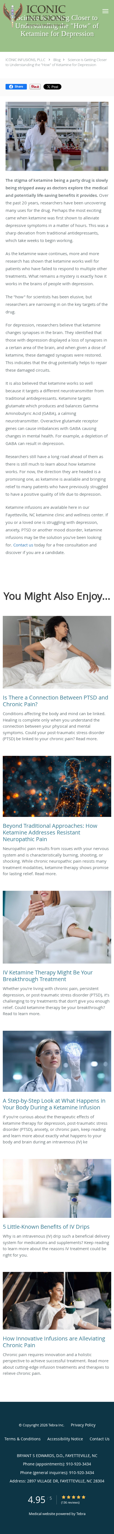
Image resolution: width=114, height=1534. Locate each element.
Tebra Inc (55, 1424)
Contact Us (100, 1438)
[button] (105, 11)
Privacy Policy (83, 1424)
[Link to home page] (47, 16)
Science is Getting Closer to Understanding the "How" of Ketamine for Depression (56, 62)
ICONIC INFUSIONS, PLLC (25, 59)
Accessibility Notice (65, 1438)
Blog (57, 59)
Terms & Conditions (22, 1438)
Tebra (81, 1513)
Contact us (23, 545)
